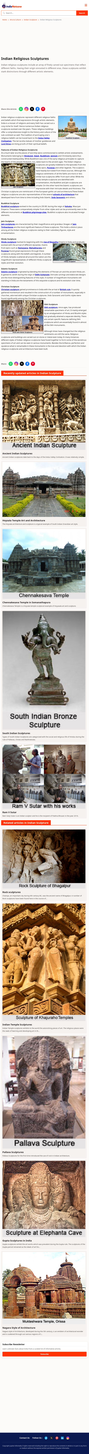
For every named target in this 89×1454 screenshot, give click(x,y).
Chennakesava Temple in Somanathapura (26, 602)
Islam (36, 156)
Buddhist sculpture (10, 206)
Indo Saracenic (58, 197)
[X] (51, 1438)
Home (4, 20)
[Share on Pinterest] (43, 109)
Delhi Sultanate (42, 274)
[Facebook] (46, 1438)
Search (82, 13)
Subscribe (44, 1354)
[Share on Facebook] (37, 109)
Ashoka (68, 206)
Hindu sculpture (8, 242)
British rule (65, 289)
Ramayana (23, 248)
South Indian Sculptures (16, 733)
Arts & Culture (15, 20)
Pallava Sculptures (13, 1152)
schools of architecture (63, 194)
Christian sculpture (10, 289)
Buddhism (45, 156)
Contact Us (24, 1438)
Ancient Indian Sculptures (17, 453)
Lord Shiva (6, 144)
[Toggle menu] (86, 5)
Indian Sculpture (30, 20)
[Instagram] (68, 1438)
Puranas (51, 167)
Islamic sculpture (9, 271)
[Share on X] (32, 109)
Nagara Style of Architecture (18, 1327)
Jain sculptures (8, 224)
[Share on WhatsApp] (21, 109)
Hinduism (28, 156)
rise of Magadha (50, 242)
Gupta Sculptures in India (17, 1240)
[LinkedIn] (62, 1438)
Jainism (54, 156)
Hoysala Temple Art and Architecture (23, 520)
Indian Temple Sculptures (17, 1024)
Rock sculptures (11, 892)
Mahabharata (35, 248)
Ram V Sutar (9, 812)
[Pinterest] (57, 1438)
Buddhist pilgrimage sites (34, 212)
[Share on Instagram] (26, 109)
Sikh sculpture (50, 307)
